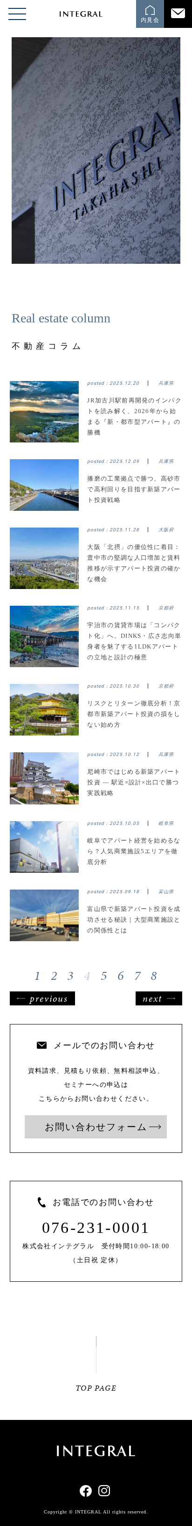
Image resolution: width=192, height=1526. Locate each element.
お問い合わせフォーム (96, 1127)
